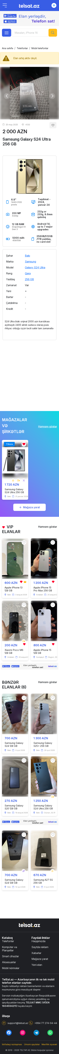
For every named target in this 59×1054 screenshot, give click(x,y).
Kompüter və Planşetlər (9, 948)
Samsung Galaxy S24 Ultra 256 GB (27, 141)
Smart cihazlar (10, 956)
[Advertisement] (29, 373)
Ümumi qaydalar (32, 1044)
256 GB (29, 279)
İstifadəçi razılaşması (12, 1044)
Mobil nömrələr (10, 968)
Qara (28, 273)
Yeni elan (36, 964)
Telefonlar (22, 48)
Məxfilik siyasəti (49, 1044)
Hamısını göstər (47, 426)
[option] (29, 93)
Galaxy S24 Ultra (35, 267)
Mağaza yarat (31, 507)
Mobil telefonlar (39, 48)
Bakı (27, 255)
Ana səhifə (7, 48)
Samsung (30, 261)
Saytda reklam (39, 947)
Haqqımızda (38, 941)
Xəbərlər (36, 953)
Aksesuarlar (9, 962)
